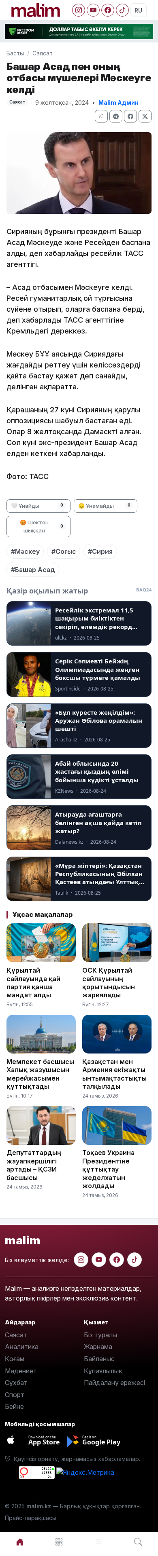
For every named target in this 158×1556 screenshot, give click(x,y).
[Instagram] (78, 10)
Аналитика (21, 1347)
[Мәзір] (59, 1542)
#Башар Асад (33, 570)
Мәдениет (21, 1371)
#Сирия (100, 551)
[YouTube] (93, 10)
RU (138, 10)
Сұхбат (16, 1383)
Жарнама (98, 1347)
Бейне (14, 1406)
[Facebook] (107, 10)
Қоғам (14, 1359)
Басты (15, 53)
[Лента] (99, 1542)
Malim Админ (118, 102)
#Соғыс (63, 551)
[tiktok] (134, 1259)
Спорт (14, 1395)
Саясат (42, 53)
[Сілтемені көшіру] (101, 116)
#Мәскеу (25, 551)
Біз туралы (100, 1335)
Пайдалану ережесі (114, 1383)
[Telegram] (115, 116)
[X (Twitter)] (145, 116)
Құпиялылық (103, 1371)
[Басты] (20, 1542)
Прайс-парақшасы (30, 1517)
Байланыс (99, 1359)
